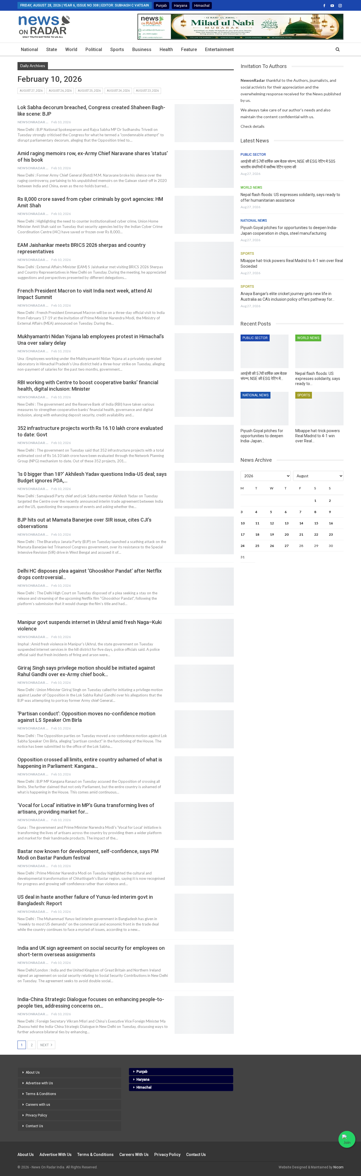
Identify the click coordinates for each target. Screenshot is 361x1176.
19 (272, 534)
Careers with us (38, 1105)
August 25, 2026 (89, 90)
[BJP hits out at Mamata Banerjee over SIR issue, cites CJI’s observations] (204, 535)
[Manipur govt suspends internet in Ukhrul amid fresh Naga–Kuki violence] (204, 638)
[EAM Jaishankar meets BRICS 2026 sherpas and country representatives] (204, 261)
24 (243, 546)
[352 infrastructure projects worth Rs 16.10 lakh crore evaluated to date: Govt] (204, 444)
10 (243, 523)
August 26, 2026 (60, 90)
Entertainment (219, 49)
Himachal (202, 5)
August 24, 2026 (118, 90)
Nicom (338, 1167)
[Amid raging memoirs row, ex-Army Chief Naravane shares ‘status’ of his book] (204, 169)
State (51, 49)
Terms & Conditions (41, 1094)
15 (316, 523)
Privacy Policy (36, 1115)
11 (257, 523)
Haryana (180, 5)
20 (287, 534)
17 (243, 534)
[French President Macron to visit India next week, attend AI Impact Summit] (204, 306)
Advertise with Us (39, 1083)
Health (166, 49)
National (29, 49)
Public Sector (253, 155)
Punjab (161, 5)
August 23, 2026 (147, 90)
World (71, 49)
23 (331, 534)
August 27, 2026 (31, 90)
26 (272, 546)
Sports (117, 49)
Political (93, 49)
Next (45, 1045)
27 (287, 546)
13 (287, 523)
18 (257, 534)
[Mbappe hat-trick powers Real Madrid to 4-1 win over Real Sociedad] (319, 408)
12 (272, 523)
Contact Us (34, 1126)
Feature (189, 49)
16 (331, 523)
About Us (33, 1072)
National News (254, 221)
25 (257, 546)
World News (251, 188)
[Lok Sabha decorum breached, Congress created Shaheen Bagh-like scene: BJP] (204, 123)
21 (301, 534)
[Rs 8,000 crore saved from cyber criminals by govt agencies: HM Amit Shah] (204, 215)
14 (301, 523)
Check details (253, 126)
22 (316, 534)
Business (141, 49)
